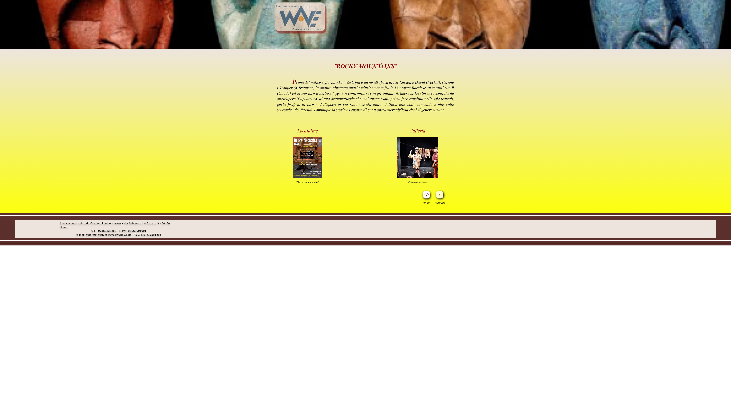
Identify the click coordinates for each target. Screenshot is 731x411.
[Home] (426, 194)
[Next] (439, 194)
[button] (417, 157)
